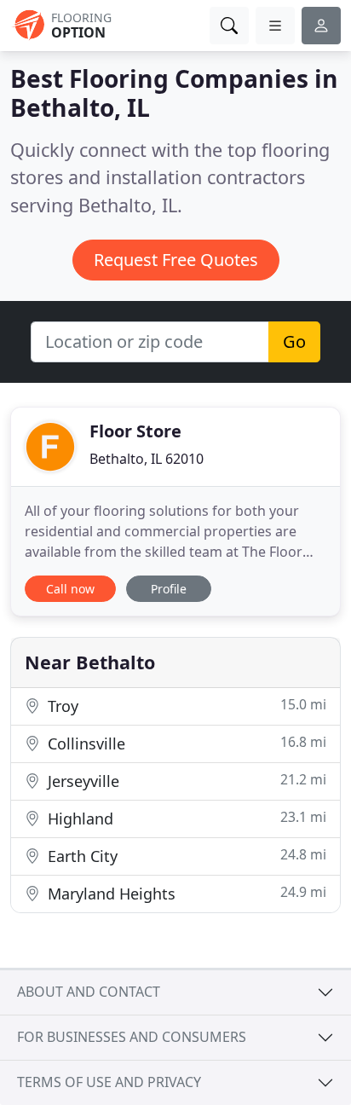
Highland (184, 818)
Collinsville (184, 743)
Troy (184, 705)
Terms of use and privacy (109, 1082)
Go (294, 341)
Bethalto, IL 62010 (146, 458)
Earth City (184, 855)
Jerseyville (184, 780)
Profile (169, 589)
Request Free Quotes (176, 259)
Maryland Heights (184, 893)
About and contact (88, 991)
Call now (70, 589)
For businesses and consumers (131, 1036)
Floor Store (135, 431)
